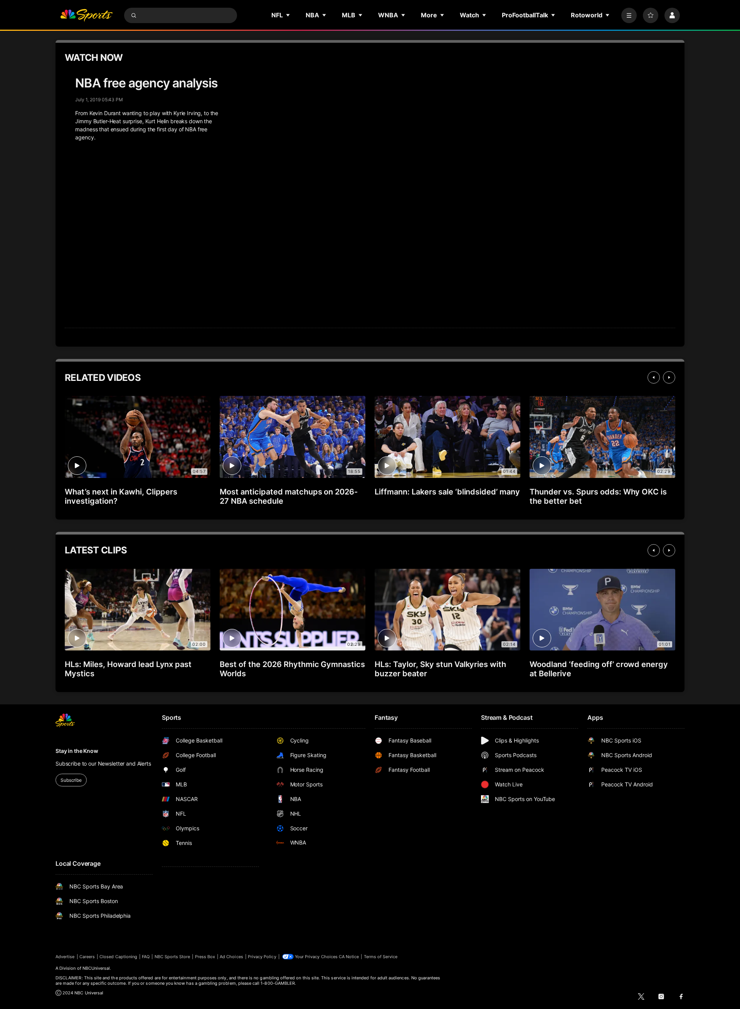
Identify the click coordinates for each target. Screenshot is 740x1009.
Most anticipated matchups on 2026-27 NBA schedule (289, 496)
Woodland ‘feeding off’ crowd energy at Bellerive (599, 669)
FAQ (146, 956)
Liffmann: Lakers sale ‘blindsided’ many (447, 491)
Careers (87, 956)
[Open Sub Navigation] (288, 15)
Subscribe (71, 780)
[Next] (669, 377)
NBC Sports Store (172, 956)
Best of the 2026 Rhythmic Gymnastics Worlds (292, 669)
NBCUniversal (96, 968)
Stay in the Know (77, 751)
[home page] (86, 15)
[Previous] (654, 377)
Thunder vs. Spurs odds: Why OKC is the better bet (598, 496)
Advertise (65, 956)
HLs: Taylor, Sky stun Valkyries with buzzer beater (440, 669)
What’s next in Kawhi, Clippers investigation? (121, 496)
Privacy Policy (262, 956)
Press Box (205, 956)
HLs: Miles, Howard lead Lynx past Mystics (128, 669)
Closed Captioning (118, 956)
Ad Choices (231, 956)
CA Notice (349, 956)
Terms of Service (381, 956)
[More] (629, 15)
